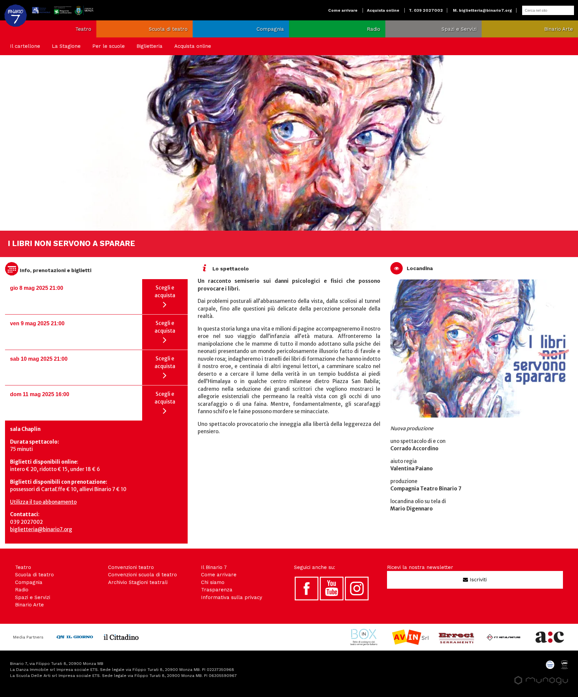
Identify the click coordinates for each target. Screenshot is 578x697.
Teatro (83, 29)
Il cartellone (25, 46)
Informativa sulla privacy (231, 597)
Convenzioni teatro (131, 567)
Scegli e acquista (165, 291)
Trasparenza (216, 590)
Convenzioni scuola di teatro (142, 575)
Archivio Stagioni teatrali (138, 582)
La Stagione (66, 46)
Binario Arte (558, 29)
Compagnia (270, 29)
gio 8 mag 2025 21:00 (36, 288)
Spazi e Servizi (459, 29)
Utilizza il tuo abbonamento (43, 502)
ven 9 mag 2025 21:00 (37, 323)
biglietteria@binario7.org (41, 529)
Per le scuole (108, 46)
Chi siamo (212, 582)
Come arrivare (343, 10)
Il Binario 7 (214, 567)
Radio (373, 29)
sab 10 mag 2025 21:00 (39, 359)
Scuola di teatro (168, 29)
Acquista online (383, 10)
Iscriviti (477, 580)
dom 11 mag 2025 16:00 (39, 394)
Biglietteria (149, 46)
